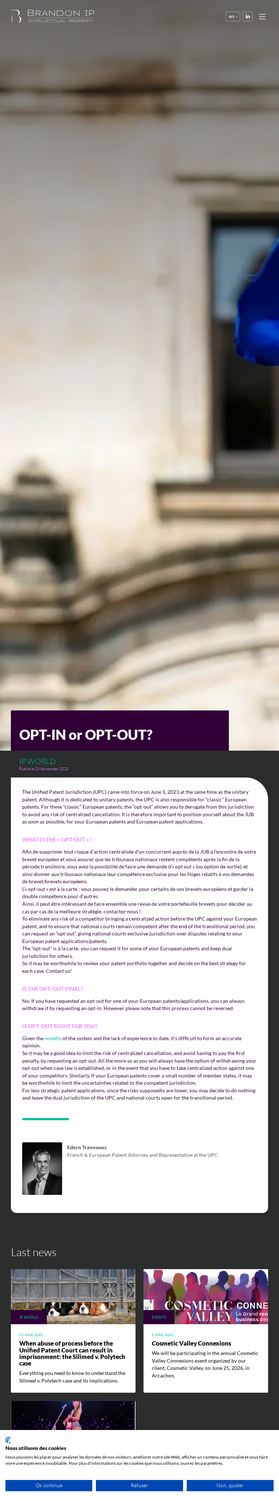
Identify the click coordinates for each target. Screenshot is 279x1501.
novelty (53, 1038)
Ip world (37, 761)
